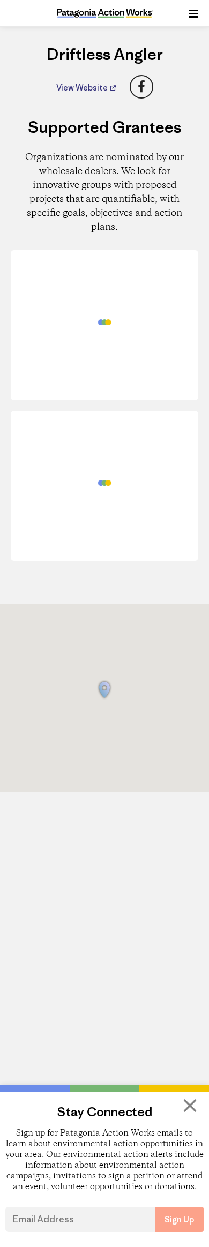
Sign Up (179, 1219)
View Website (82, 87)
